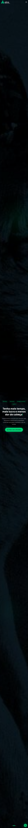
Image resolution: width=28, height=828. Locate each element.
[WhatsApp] (25, 825)
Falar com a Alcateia (15, 429)
